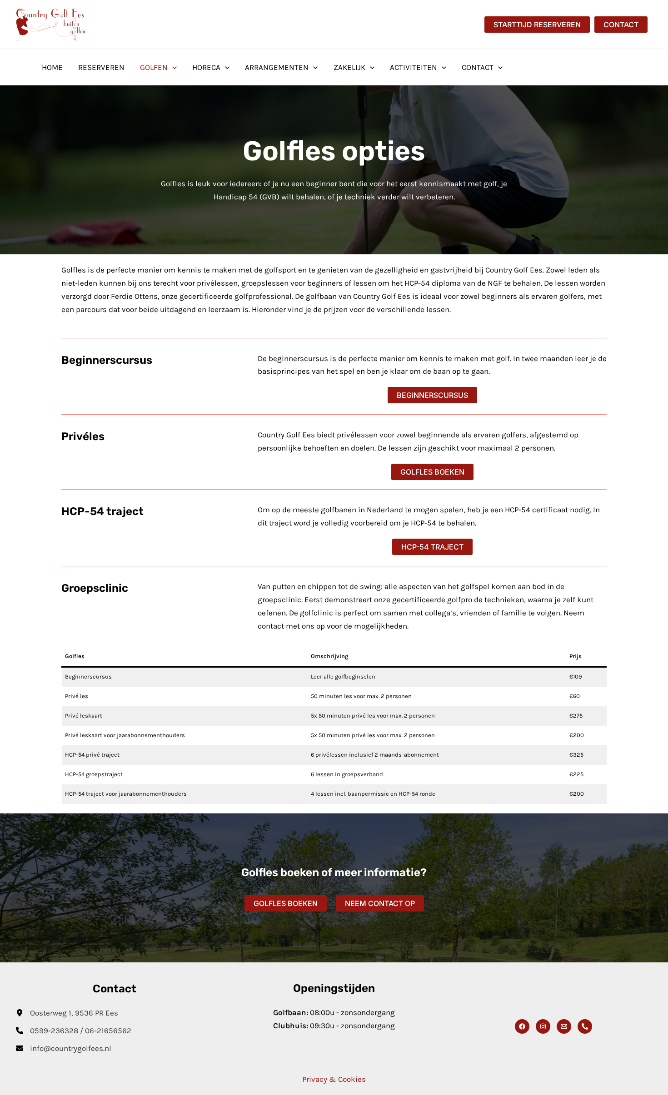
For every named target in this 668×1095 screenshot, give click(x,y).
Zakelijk (349, 67)
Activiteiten (413, 67)
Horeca (206, 67)
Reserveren (101, 67)
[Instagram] (543, 1026)
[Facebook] (522, 1026)
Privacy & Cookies (334, 1079)
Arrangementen (277, 67)
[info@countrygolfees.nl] (63, 1048)
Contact (478, 67)
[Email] (564, 1026)
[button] (537, 24)
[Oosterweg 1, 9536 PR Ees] (67, 1013)
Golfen (154, 67)
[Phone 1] (585, 1026)
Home (52, 67)
